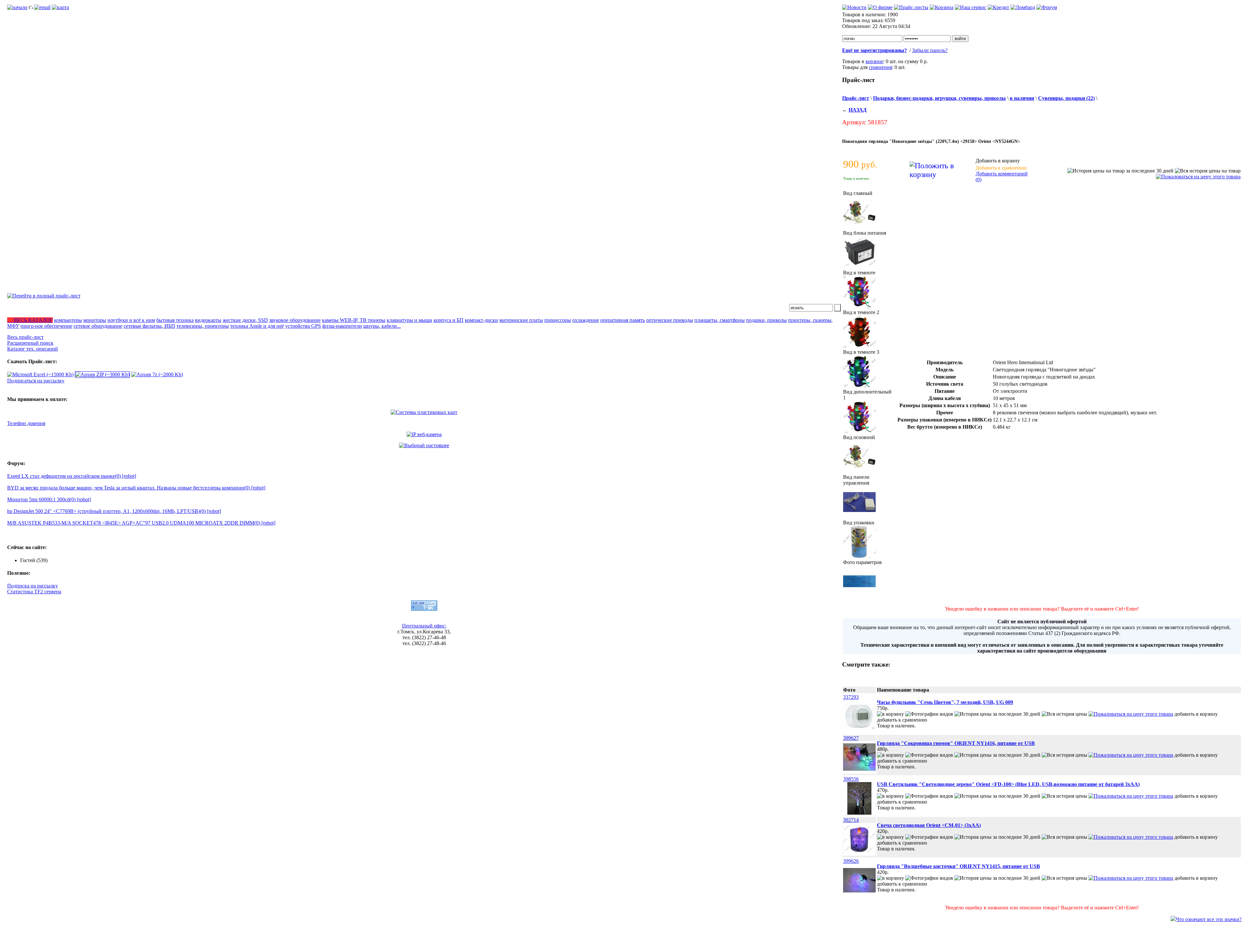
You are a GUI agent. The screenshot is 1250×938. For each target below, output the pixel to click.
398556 (851, 779)
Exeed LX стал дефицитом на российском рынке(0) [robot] (71, 476)
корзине (874, 61)
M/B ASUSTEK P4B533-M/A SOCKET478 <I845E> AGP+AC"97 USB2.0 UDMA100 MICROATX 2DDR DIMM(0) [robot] (141, 523)
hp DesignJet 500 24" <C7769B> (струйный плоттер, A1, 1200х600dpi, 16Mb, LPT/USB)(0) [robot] (114, 511)
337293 (851, 697)
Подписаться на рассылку (35, 380)
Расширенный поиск (30, 343)
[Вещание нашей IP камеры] (424, 434)
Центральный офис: (424, 625)
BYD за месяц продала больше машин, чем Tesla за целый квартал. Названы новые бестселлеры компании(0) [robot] (136, 487)
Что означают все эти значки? (1209, 919)
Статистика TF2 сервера (34, 591)
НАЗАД (858, 110)
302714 (851, 820)
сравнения (880, 67)
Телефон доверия (26, 423)
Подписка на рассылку (32, 585)
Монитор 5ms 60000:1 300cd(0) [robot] (49, 499)
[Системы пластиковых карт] (424, 412)
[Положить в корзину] (890, 714)
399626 (851, 861)
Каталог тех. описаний (32, 349)
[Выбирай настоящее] (424, 445)
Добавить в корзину (998, 160)
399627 (851, 738)
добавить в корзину (1196, 714)
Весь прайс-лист (25, 337)
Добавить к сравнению (1001, 168)
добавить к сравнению (902, 720)
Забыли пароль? (930, 50)
